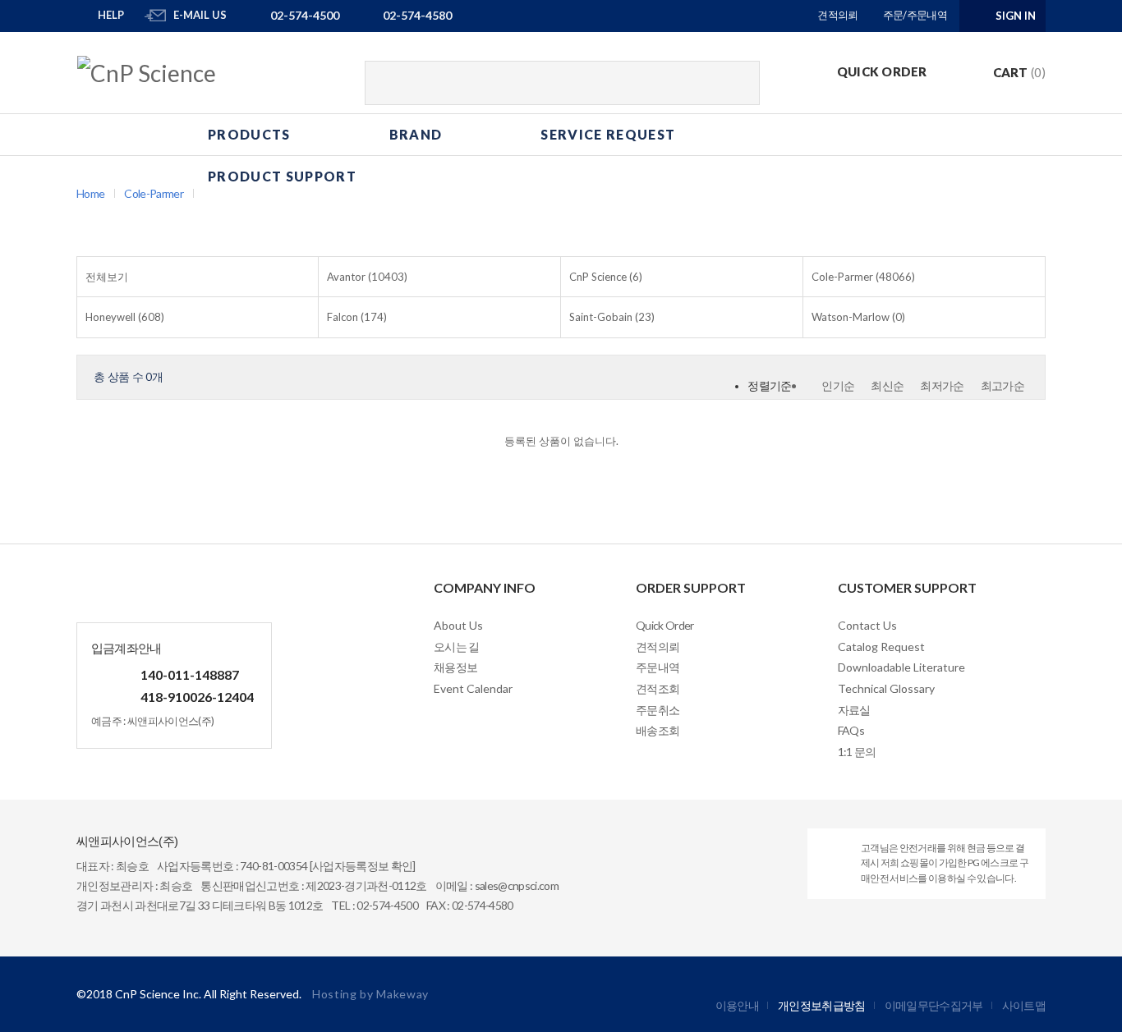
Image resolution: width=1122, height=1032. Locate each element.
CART (1019, 72)
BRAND (416, 134)
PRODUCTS (249, 134)
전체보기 (106, 276)
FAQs (851, 730)
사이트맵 (1024, 1005)
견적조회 (657, 688)
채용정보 (455, 667)
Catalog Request (881, 647)
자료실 (854, 710)
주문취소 (657, 710)
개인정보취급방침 (822, 1005)
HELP (111, 14)
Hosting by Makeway (370, 994)
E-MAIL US (200, 14)
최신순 (887, 385)
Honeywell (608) (124, 316)
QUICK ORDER (882, 71)
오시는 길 (457, 647)
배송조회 (657, 730)
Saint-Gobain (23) (612, 316)
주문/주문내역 (915, 14)
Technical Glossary (886, 688)
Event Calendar (473, 688)
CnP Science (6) (605, 276)
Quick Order (665, 625)
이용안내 (737, 1005)
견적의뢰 (837, 14)
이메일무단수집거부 (934, 1005)
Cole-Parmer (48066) (863, 276)
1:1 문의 (857, 752)
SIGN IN (1016, 15)
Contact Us (867, 625)
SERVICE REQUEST (607, 134)
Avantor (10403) (367, 276)
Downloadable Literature (901, 667)
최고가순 (1002, 385)
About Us (458, 625)
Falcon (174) (357, 316)
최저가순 (941, 385)
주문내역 (657, 667)
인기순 (837, 385)
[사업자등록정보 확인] (363, 866)
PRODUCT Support (282, 176)
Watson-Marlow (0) (858, 316)
